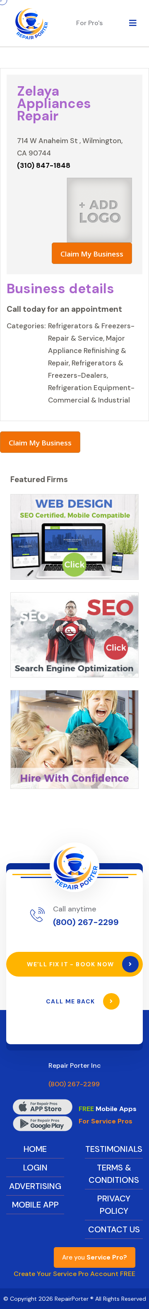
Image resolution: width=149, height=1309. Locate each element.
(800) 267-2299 (86, 922)
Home (35, 1149)
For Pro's (89, 23)
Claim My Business (91, 254)
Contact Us (114, 1229)
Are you (94, 1257)
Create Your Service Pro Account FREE (74, 1273)
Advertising (35, 1186)
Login (35, 1167)
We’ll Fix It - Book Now (71, 964)
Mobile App (35, 1204)
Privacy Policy (113, 1204)
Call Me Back (71, 1001)
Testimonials (113, 1149)
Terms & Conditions (114, 1173)
